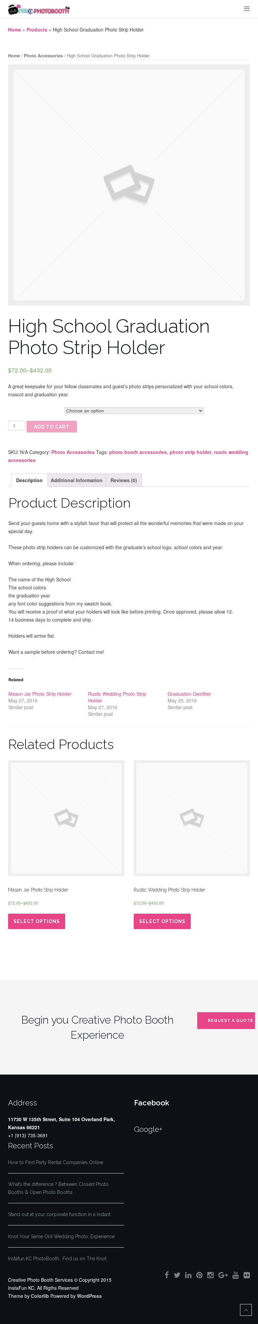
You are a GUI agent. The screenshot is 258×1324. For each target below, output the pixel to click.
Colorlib (40, 1295)
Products (37, 29)
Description (29, 480)
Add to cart (52, 426)
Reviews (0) (124, 480)
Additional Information (76, 480)
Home (14, 29)
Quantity (15, 410)
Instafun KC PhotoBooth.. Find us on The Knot (57, 1258)
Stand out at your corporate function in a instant (59, 1214)
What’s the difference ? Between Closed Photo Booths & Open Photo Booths (58, 1188)
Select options (36, 921)
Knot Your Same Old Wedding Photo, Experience (61, 1236)
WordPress (89, 1295)
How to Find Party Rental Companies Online (55, 1162)
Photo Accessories (43, 56)
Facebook (151, 1102)
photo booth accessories (138, 452)
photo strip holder (190, 452)
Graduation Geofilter (189, 693)
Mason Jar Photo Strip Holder (39, 693)
